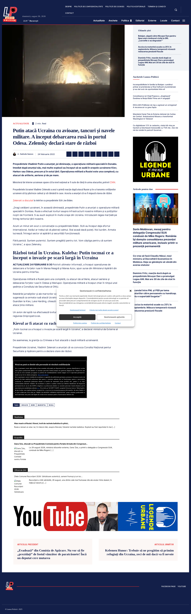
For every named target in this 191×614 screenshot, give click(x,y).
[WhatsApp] (87, 154)
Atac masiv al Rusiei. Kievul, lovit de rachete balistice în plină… (41, 423)
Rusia (51, 405)
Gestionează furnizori (77, 310)
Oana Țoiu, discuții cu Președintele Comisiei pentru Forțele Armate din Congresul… (50, 444)
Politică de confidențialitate (101, 323)
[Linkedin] (93, 154)
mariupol (42, 405)
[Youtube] (184, 609)
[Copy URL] (116, 154)
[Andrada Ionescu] (15, 154)
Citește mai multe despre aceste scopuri (104, 310)
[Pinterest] (81, 154)
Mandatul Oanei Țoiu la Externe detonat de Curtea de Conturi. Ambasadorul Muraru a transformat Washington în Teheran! (154, 116)
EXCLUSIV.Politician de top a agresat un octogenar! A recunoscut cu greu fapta (155, 106)
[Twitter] (75, 154)
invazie (24, 405)
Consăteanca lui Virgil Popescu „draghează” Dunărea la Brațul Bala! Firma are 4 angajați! (152, 97)
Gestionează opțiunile (114, 317)
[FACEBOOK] (185, 8)
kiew (33, 405)
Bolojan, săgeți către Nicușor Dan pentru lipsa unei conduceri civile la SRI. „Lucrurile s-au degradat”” (157, 38)
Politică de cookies (80, 323)
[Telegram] (110, 154)
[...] (113, 427)
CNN (112, 182)
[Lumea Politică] (10, 13)
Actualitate (21, 123)
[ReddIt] (98, 154)
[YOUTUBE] (185, 11)
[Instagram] (154, 609)
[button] (130, 290)
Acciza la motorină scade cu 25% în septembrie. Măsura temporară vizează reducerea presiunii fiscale (156, 49)
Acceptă (77, 317)
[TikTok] (160, 609)
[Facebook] (69, 154)
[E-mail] (104, 154)
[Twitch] (166, 609)
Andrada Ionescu (26, 154)
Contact (118, 323)
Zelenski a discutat (23, 200)
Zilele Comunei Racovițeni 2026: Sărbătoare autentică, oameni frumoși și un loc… (48, 476)
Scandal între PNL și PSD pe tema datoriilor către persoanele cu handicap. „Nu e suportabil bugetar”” (155, 293)
